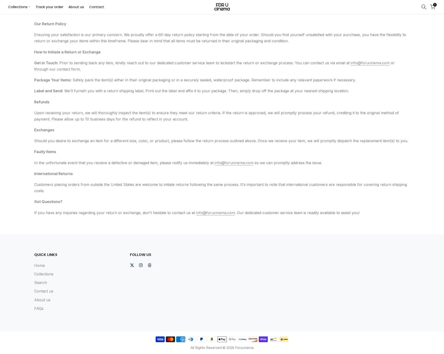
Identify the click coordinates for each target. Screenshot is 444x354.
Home (39, 265)
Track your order (49, 6)
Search (40, 282)
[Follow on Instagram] (141, 265)
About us (76, 6)
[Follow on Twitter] (132, 265)
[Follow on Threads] (150, 265)
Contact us (43, 291)
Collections (18, 6)
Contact (96, 6)
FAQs (38, 308)
